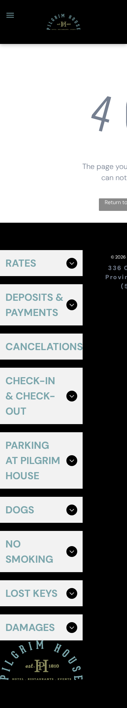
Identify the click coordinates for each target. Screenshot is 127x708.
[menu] (10, 15)
